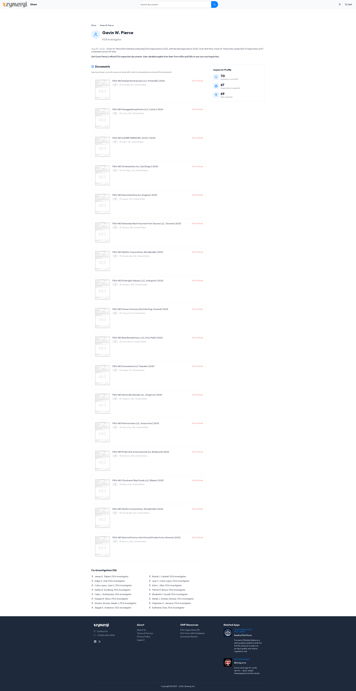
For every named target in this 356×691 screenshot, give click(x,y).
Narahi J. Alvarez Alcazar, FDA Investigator (173, 598)
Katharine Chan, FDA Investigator (168, 607)
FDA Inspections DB (190, 629)
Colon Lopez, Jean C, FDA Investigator (113, 585)
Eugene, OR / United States (133, 199)
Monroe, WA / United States (134, 541)
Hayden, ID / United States (133, 370)
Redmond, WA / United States (134, 456)
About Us (141, 629)
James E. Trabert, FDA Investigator (111, 576)
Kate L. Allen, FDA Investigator (167, 585)
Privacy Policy (143, 636)
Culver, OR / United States (133, 113)
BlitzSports (240, 662)
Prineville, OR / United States (134, 85)
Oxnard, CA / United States (133, 313)
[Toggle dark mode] (340, 4)
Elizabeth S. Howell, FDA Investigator (170, 594)
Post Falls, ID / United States (134, 341)
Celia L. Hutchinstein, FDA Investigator (113, 594)
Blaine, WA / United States (133, 484)
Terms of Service (145, 633)
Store (33, 4)
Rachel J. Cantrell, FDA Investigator (169, 576)
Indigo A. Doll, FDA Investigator (110, 580)
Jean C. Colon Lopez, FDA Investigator (170, 580)
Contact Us (102, 631)
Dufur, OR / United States (133, 142)
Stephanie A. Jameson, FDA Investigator (171, 603)
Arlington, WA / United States (134, 284)
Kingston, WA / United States (134, 399)
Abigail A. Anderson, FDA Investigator (113, 607)
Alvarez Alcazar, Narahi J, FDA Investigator (115, 603)
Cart (350, 4)
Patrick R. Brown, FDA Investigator (169, 589)
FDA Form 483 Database (192, 633)
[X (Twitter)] (99, 641)
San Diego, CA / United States (135, 170)
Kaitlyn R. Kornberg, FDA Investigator (113, 589)
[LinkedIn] (95, 641)
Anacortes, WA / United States (135, 427)
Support (141, 640)
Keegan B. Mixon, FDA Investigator (111, 598)
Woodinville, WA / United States (135, 256)
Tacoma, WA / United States (134, 227)
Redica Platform (243, 635)
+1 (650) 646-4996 (106, 635)
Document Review (189, 636)
